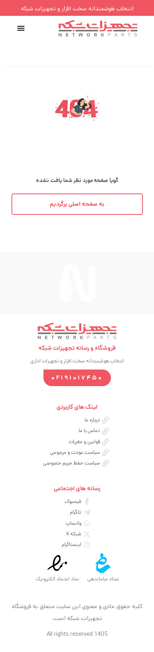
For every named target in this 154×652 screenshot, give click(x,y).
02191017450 (77, 377)
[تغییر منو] (21, 28)
